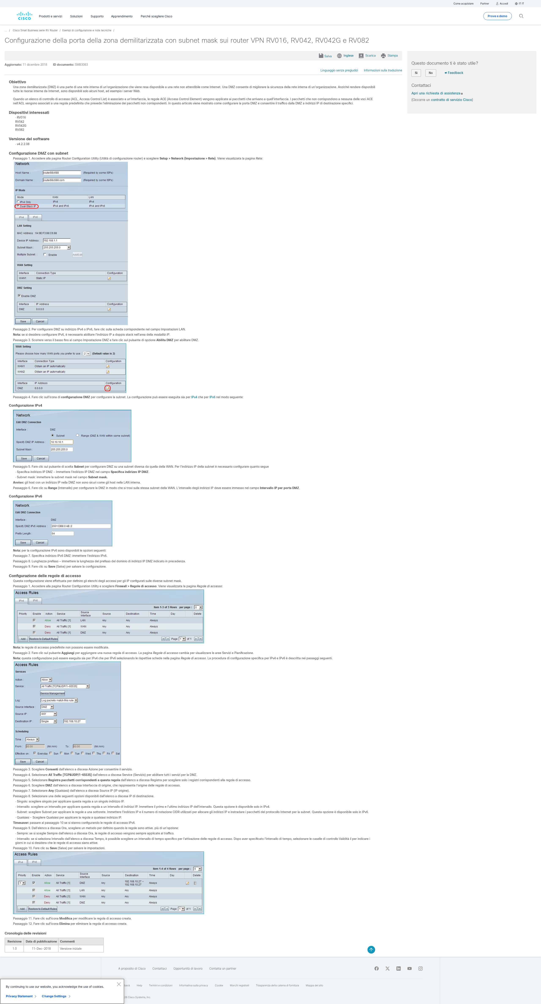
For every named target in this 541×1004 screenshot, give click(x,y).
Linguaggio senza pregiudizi (339, 70)
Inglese (349, 55)
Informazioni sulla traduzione (383, 70)
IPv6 (212, 397)
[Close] (119, 984)
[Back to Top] (371, 950)
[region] (62, 991)
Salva (328, 56)
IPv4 (194, 397)
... (6, 30)
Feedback (455, 73)
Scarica (370, 55)
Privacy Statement (19, 996)
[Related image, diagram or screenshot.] (71, 324)
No (431, 73)
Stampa (393, 55)
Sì (416, 73)
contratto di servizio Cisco (451, 100)
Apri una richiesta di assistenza (435, 93)
